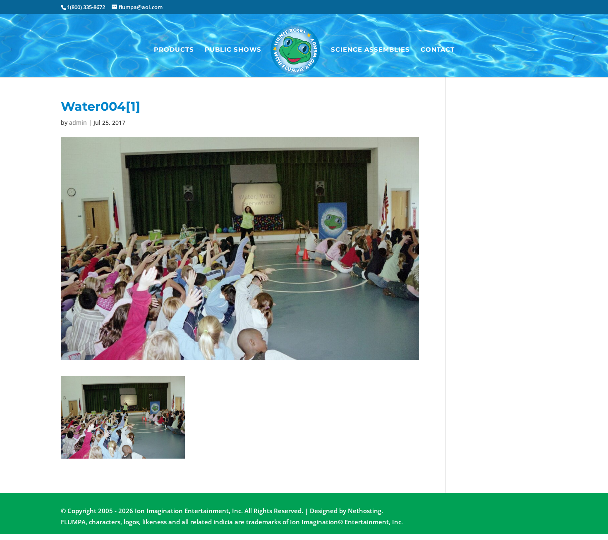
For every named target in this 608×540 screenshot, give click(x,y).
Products (174, 50)
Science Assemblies (370, 50)
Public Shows (233, 50)
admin (78, 122)
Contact (438, 50)
